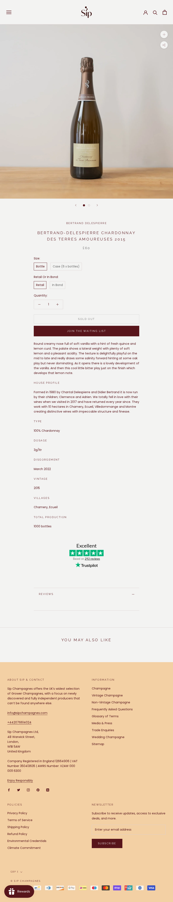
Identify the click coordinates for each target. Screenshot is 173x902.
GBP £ (15, 872)
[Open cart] (165, 12)
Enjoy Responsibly (20, 780)
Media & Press (102, 723)
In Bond (57, 285)
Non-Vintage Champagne (111, 702)
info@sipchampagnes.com (27, 713)
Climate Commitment (24, 848)
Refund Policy (17, 834)
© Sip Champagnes (26, 881)
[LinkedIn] (47, 789)
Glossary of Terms (105, 716)
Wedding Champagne (108, 737)
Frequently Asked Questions (112, 709)
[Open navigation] (8, 12)
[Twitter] (18, 789)
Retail (40, 285)
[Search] (155, 12)
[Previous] (75, 205)
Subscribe (107, 843)
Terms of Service (19, 820)
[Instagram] (28, 789)
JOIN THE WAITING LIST (86, 331)
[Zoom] (164, 34)
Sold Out (86, 319)
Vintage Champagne (107, 695)
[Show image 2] (89, 205)
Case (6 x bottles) (66, 266)
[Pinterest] (37, 789)
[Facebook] (8, 789)
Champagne (101, 688)
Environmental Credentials (26, 841)
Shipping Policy (18, 827)
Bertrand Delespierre (86, 223)
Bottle (40, 266)
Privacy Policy (17, 813)
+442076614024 (19, 722)
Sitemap (98, 744)
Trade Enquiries (103, 730)
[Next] (97, 205)
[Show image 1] (84, 205)
